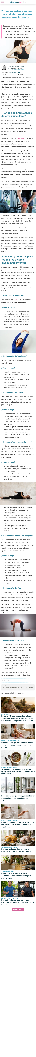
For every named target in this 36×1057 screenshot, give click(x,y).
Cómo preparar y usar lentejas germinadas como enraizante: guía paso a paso (16, 875)
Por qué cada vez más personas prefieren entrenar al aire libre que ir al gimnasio (17, 902)
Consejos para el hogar (9, 767)
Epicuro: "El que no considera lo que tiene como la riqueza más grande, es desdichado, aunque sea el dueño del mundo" (17, 718)
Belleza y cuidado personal (10, 740)
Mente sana (5, 714)
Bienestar (4, 7)
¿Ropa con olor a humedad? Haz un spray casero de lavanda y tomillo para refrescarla (18, 771)
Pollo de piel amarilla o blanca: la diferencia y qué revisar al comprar (16, 850)
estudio (21, 138)
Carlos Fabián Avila (18, 68)
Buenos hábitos (12, 7)
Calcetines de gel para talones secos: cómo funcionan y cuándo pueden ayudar (17, 745)
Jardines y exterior (7, 794)
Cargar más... (18, 909)
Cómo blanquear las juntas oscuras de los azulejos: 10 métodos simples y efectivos (17, 824)
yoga (15, 300)
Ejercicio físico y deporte (9, 898)
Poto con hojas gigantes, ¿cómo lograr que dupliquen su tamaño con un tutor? (18, 798)
